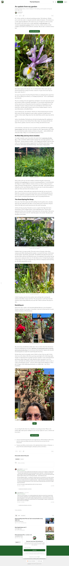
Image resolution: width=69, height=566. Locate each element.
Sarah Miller (19, 469)
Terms (37, 558)
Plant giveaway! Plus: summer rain (23, 534)
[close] (45, 537)
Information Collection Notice (34, 553)
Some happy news (18, 528)
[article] (34, 521)
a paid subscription (43, 23)
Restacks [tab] (22, 459)
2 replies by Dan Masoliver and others (25, 505)
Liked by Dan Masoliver (21, 470)
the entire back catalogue (25, 25)
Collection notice (42, 558)
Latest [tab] (19, 515)
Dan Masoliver (20, 12)
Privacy (34, 558)
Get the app (40, 561)
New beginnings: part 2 (20, 527)
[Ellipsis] (53, 469)
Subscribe (60, 1)
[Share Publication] (56, 2)
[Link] (13, 136)
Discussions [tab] (23, 515)
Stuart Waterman (20, 492)
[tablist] (19, 459)
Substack (29, 563)
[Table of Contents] (1, 283)
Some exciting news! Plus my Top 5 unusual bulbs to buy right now (29, 519)
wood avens (24, 182)
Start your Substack (31, 561)
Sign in (65, 1)
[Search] (53, 2)
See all (17, 542)
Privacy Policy (42, 553)
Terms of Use (40, 552)
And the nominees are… (19, 521)
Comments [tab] (17, 459)
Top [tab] (16, 515)
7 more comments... (18, 510)
